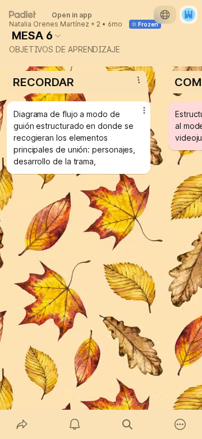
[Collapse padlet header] (57, 35)
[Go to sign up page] (189, 15)
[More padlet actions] (180, 424)
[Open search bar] (127, 424)
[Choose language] (165, 15)
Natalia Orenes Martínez (49, 24)
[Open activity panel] (74, 424)
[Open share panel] (22, 424)
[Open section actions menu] (138, 79)
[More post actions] (136, 115)
